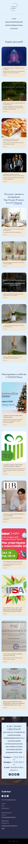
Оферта (3, 825)
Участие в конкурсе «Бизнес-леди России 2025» (13, 654)
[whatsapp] (12, 773)
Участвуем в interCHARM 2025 (12, 562)
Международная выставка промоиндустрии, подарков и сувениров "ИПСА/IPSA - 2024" (13, 703)
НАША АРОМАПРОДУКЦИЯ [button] (14, 22)
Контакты (4, 812)
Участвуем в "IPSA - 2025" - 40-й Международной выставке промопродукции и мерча (12, 609)
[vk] (18, 773)
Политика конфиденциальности (9, 814)
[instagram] (15, 773)
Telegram (17, 202)
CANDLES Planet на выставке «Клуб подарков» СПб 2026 (12, 465)
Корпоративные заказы (7, 809)
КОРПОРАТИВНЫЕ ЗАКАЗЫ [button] (14, 25)
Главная (3, 800)
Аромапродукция (5, 805)
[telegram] (10, 773)
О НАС (14, 19)
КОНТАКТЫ (14, 28)
